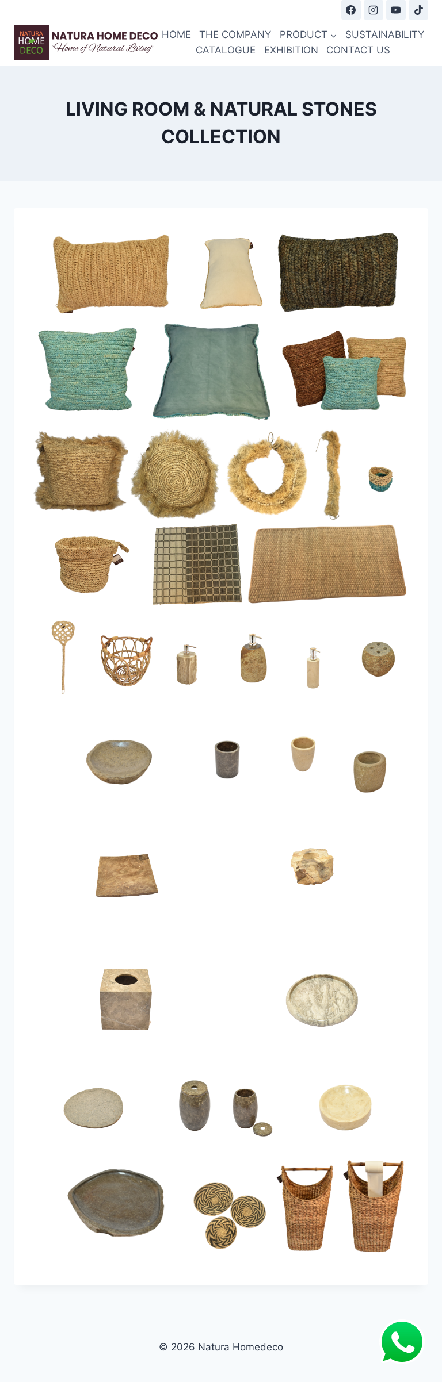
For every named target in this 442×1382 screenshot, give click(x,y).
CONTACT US (358, 50)
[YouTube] (396, 10)
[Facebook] (351, 10)
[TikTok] (418, 10)
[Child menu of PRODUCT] (308, 35)
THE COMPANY (235, 34)
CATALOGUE (226, 50)
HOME (176, 34)
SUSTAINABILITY (384, 34)
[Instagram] (373, 10)
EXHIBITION (291, 50)
